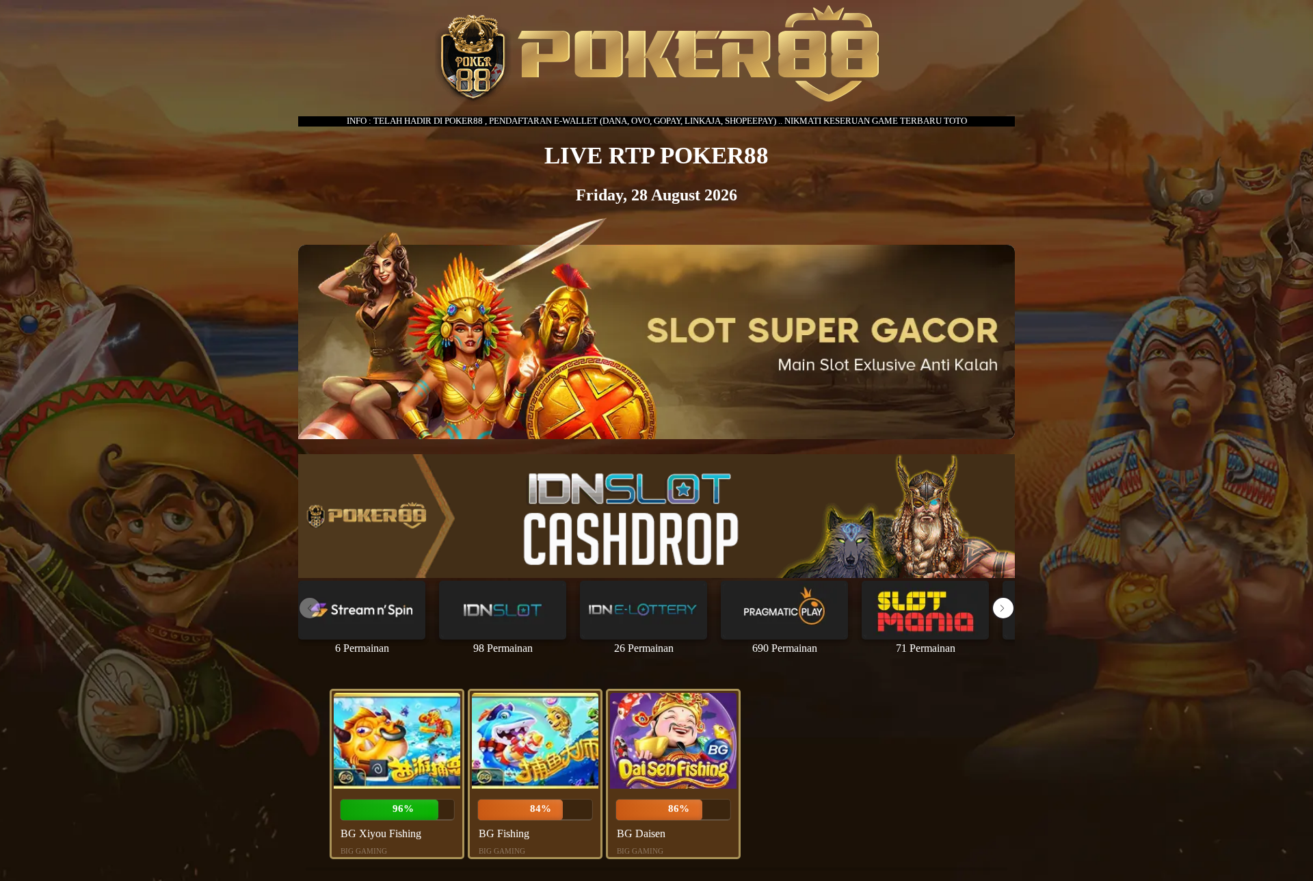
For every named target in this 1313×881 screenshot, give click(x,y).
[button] (1003, 608)
